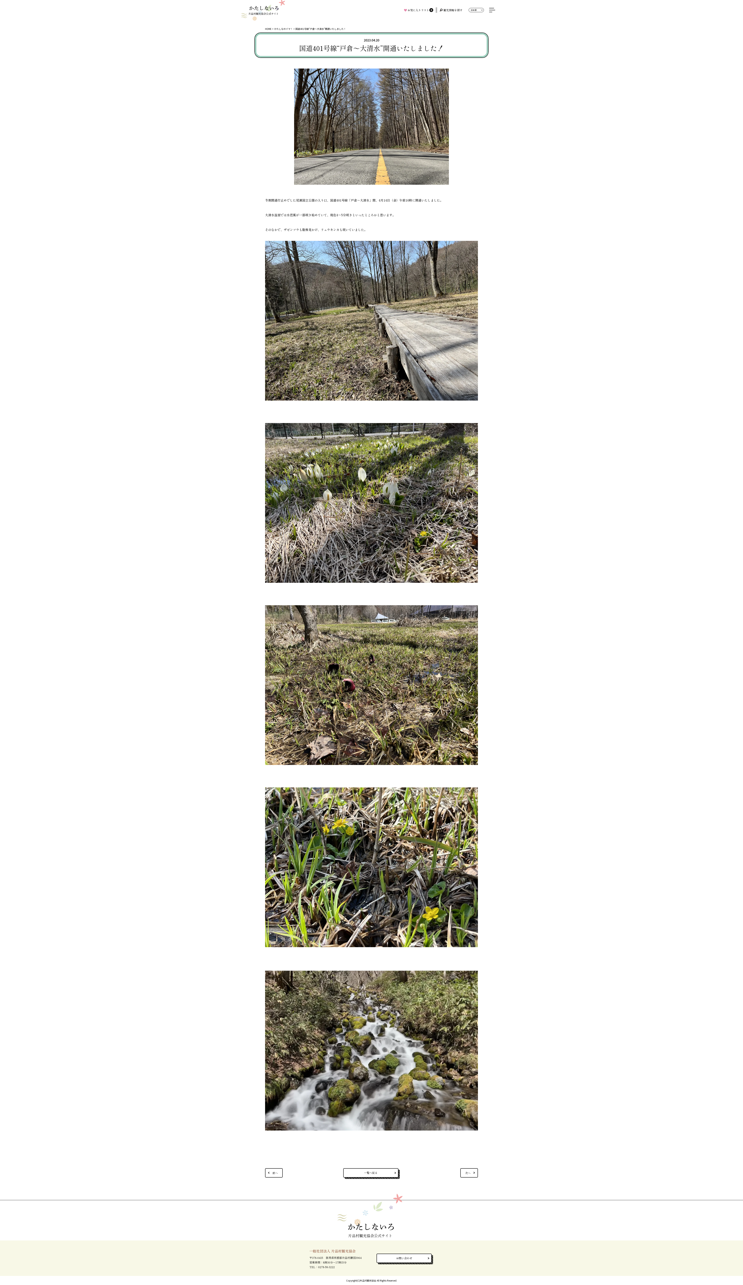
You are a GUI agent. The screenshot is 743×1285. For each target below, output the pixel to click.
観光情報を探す (452, 10)
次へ (468, 1173)
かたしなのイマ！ (283, 28)
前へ (275, 1173)
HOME (268, 28)
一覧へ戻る (370, 1173)
